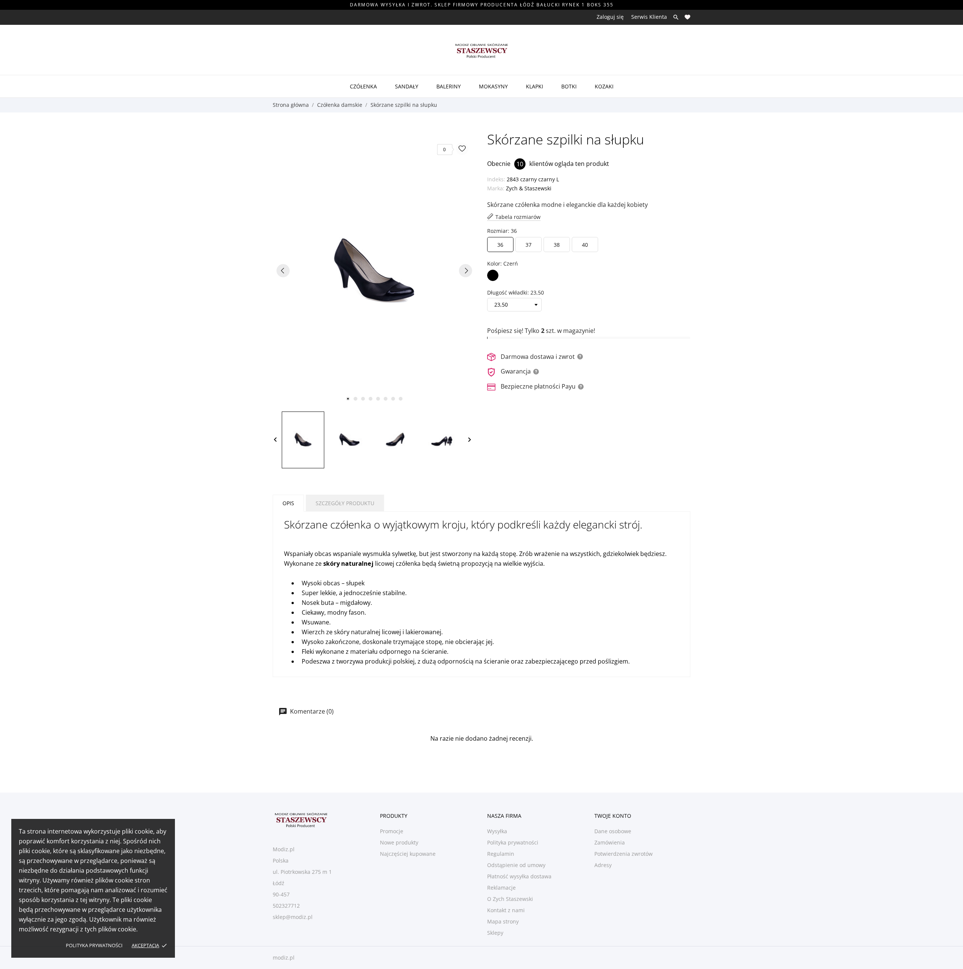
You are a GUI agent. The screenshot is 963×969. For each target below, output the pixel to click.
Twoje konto (612, 815)
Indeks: (496, 179)
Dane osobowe (612, 831)
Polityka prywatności (94, 945)
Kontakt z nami (506, 910)
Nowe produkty (399, 842)
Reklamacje (501, 887)
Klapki (534, 86)
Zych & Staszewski (528, 188)
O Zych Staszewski (510, 898)
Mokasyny (493, 86)
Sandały (406, 86)
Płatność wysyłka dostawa (519, 876)
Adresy (603, 865)
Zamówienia (609, 842)
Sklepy (495, 932)
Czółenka (363, 86)
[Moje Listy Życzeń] (687, 17)
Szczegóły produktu (345, 503)
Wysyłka (497, 831)
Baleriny (448, 86)
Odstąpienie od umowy (516, 865)
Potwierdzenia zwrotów (623, 853)
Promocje (391, 831)
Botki (569, 86)
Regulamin (500, 853)
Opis (288, 503)
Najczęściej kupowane (408, 853)
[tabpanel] (374, 270)
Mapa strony (503, 921)
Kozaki (604, 86)
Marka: (495, 188)
